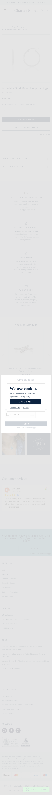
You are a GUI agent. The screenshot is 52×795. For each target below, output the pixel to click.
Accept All (25, 402)
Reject (26, 408)
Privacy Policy (24, 396)
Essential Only (15, 408)
